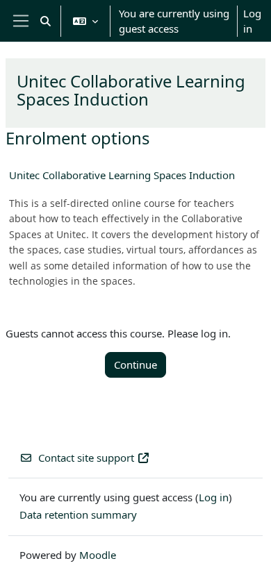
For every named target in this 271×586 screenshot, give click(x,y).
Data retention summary (78, 514)
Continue (135, 364)
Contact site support (86, 457)
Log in (252, 21)
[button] (45, 21)
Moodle (97, 555)
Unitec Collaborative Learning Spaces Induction (122, 175)
